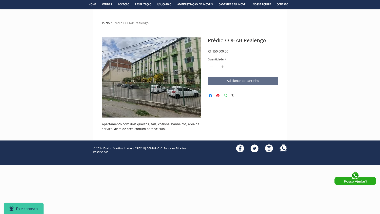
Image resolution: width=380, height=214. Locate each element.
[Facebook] (240, 148)
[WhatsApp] (283, 148)
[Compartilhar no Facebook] (210, 95)
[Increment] (222, 66)
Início (106, 23)
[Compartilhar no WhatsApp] (225, 95)
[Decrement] (210, 66)
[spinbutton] (216, 66)
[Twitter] (254, 148)
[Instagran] (269, 148)
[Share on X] (233, 95)
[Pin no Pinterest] (218, 95)
